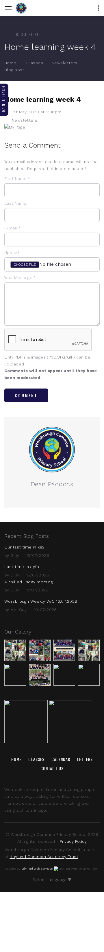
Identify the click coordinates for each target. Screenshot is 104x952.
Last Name (15, 203)
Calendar (60, 759)
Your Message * (20, 277)
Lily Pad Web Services (37, 868)
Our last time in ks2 (24, 547)
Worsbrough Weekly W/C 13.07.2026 (40, 601)
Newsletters (64, 63)
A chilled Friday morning (28, 582)
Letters (85, 759)
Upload (11, 252)
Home (10, 63)
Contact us (52, 768)
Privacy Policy (73, 841)
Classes (34, 63)
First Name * (17, 178)
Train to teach (3, 100)
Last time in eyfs (21, 566)
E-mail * (12, 228)
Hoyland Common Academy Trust (44, 856)
